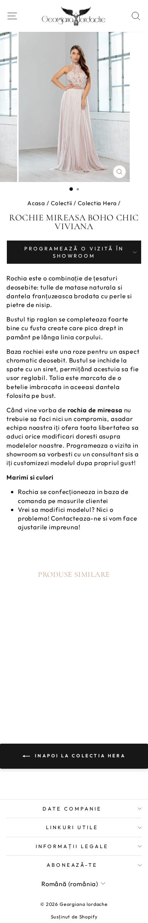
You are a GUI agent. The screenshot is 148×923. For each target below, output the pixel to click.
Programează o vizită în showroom (73, 252)
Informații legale (72, 846)
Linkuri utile (72, 827)
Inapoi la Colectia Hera (79, 755)
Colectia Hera (97, 203)
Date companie (72, 809)
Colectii (61, 203)
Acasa (36, 203)
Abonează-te (72, 865)
